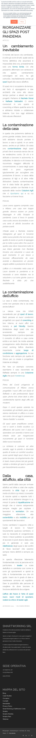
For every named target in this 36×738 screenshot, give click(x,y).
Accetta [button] (14, 22)
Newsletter (6, 703)
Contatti (5, 701)
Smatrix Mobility (8, 714)
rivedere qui (20, 376)
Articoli (6, 40)
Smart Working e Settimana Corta (14, 709)
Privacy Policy (7, 706)
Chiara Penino (24, 606)
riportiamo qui (16, 194)
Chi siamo (6, 698)
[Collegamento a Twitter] (23, 735)
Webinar (5, 719)
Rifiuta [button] (22, 22)
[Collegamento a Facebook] (29, 735)
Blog (4, 693)
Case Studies (7, 696)
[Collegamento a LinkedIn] (26, 735)
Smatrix (5, 711)
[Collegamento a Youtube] (31, 735)
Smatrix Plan (7, 716)
